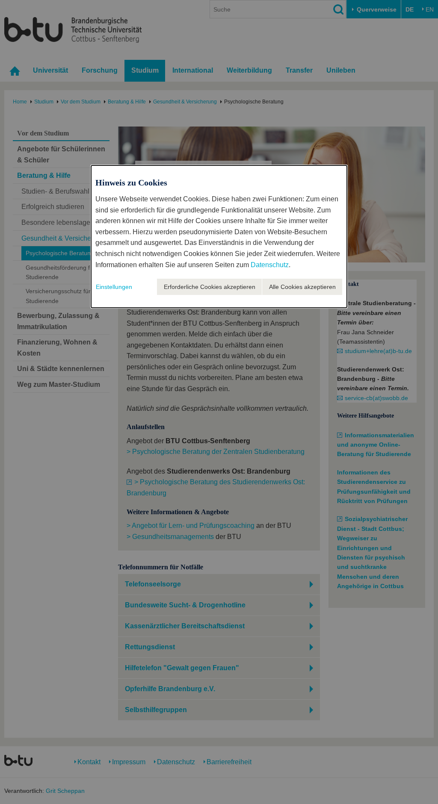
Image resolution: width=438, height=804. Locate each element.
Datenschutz (270, 264)
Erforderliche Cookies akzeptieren (209, 286)
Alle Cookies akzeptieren (302, 286)
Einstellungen (114, 286)
